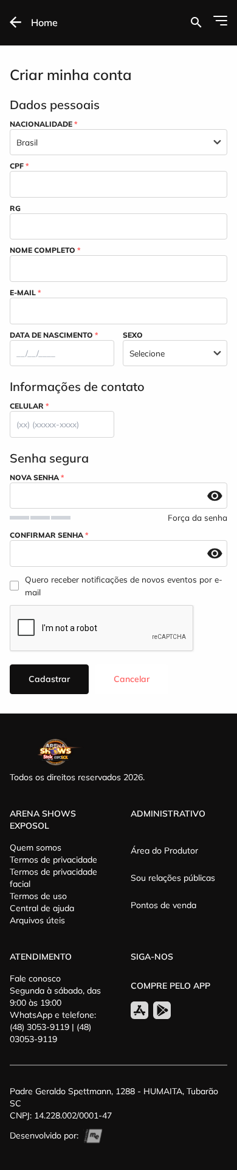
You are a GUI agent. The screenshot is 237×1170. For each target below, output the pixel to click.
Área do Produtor (164, 850)
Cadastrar (49, 679)
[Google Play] (162, 1010)
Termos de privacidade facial (53, 877)
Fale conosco (35, 978)
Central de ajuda (42, 908)
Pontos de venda (163, 905)
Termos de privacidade (53, 859)
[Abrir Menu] (220, 20)
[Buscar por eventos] (196, 22)
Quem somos (35, 847)
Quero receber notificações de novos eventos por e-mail (123, 586)
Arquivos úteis (37, 920)
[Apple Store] (139, 1010)
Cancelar (131, 679)
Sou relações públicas (173, 877)
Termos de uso (38, 896)
